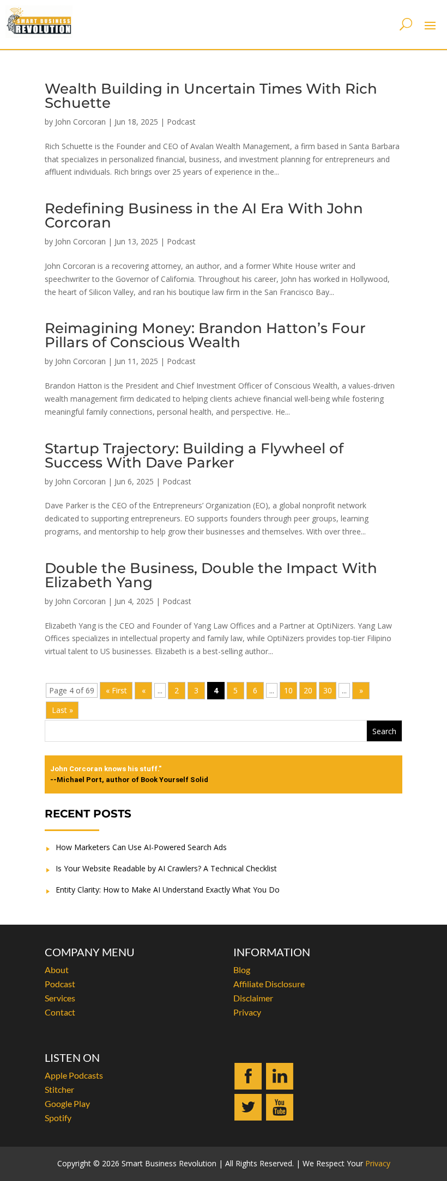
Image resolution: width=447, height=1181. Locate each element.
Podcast (181, 121)
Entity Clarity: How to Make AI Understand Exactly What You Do (168, 889)
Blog (241, 969)
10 (288, 690)
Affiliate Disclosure (269, 984)
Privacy (247, 1012)
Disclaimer (253, 998)
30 (327, 690)
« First (116, 690)
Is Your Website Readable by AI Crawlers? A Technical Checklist (166, 868)
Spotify (58, 1117)
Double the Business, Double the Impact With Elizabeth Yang (211, 575)
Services (60, 998)
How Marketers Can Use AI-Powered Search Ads (141, 847)
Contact (60, 1012)
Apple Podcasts (74, 1075)
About (57, 969)
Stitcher (59, 1089)
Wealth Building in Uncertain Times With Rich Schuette (211, 96)
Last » (62, 710)
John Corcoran (80, 121)
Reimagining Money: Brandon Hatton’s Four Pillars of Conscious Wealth (205, 335)
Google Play (67, 1103)
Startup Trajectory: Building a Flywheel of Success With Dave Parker (194, 455)
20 (308, 690)
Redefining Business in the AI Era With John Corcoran (204, 215)
